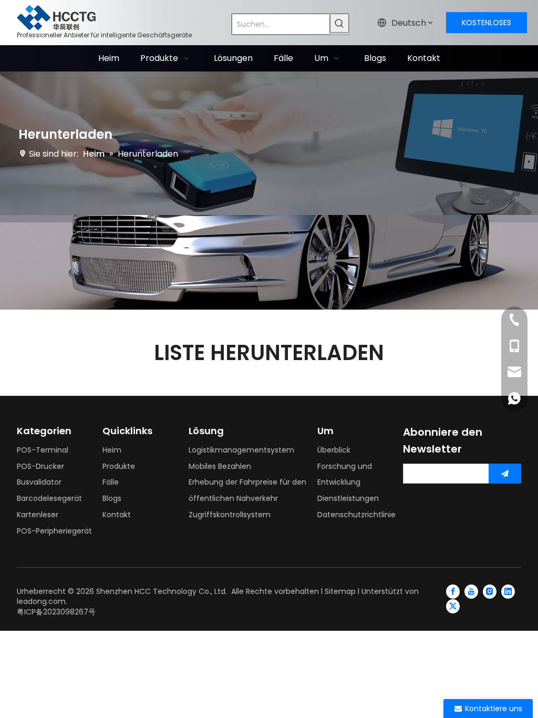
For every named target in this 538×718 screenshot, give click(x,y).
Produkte (118, 466)
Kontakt (116, 514)
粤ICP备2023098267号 (56, 612)
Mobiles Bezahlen (220, 466)
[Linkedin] (508, 591)
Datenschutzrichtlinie (356, 514)
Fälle (110, 482)
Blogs (111, 498)
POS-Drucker (40, 466)
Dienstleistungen (348, 498)
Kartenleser (37, 514)
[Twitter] (453, 606)
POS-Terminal (42, 450)
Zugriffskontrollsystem (230, 514)
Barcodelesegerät (49, 498)
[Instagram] (489, 591)
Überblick (333, 450)
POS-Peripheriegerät (54, 531)
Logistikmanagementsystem (241, 450)
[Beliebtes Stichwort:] (339, 23)
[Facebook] (453, 591)
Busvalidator (39, 482)
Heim (111, 450)
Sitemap (340, 591)
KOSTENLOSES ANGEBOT (486, 25)
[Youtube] (471, 591)
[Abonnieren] (505, 474)
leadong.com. (42, 601)
